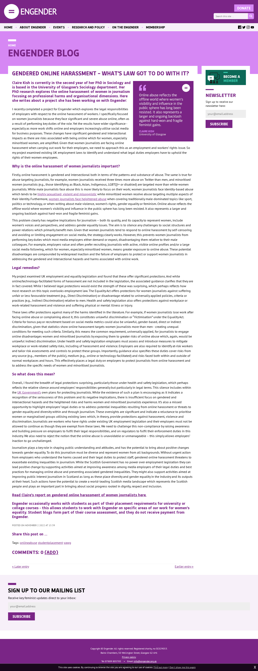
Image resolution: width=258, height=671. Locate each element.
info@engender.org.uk (145, 661)
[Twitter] (244, 27)
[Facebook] (239, 27)
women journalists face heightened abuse (77, 199)
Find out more (161, 667)
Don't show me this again (183, 667)
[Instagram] (248, 27)
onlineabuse (28, 543)
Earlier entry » (184, 566)
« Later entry (20, 566)
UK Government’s (29, 392)
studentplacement (50, 543)
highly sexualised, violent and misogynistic (67, 194)
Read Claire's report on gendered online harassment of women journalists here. (79, 494)
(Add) (51, 552)
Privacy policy (129, 657)
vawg (67, 543)
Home (12, 45)
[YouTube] (252, 27)
